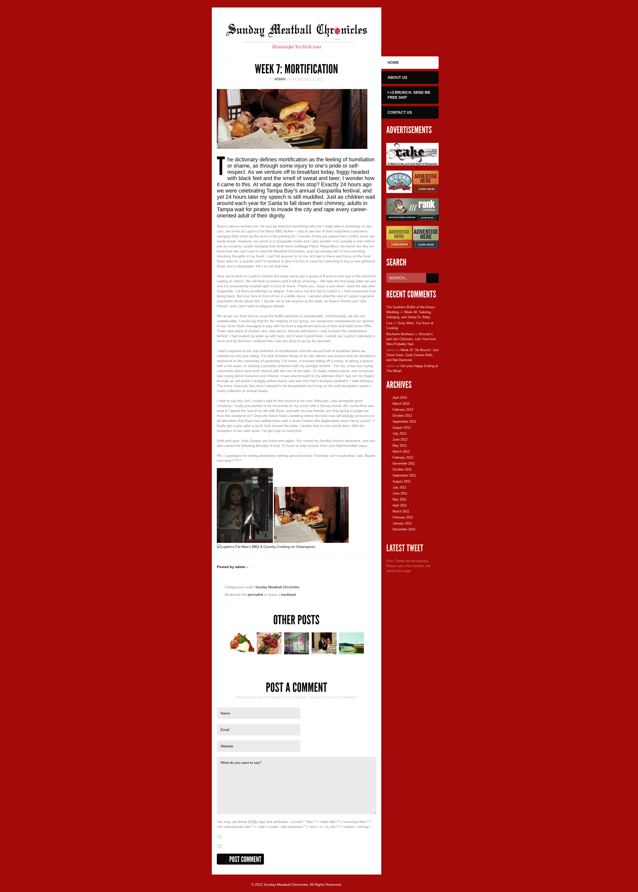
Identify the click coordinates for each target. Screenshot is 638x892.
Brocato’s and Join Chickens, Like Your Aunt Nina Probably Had (411, 339)
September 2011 (404, 475)
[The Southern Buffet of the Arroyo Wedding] (324, 653)
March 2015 (401, 403)
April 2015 (400, 397)
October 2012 (402, 415)
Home (393, 62)
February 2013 (403, 409)
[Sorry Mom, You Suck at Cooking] (351, 653)
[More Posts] (371, 655)
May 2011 (399, 499)
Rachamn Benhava (400, 334)
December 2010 (404, 529)
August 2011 (401, 481)
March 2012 (401, 451)
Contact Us (400, 112)
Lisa (389, 323)
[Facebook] (394, 27)
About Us (397, 77)
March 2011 (401, 511)
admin (280, 79)
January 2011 (402, 523)
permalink (255, 594)
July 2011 (399, 487)
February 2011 (403, 517)
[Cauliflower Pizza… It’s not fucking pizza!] (241, 653)
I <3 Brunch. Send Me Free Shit (409, 94)
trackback (288, 594)
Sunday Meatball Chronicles (277, 587)
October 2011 (402, 469)
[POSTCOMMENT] (240, 859)
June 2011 (400, 493)
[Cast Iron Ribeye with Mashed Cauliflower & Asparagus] (269, 653)
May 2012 (400, 445)
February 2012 (403, 457)
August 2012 (402, 427)
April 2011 (400, 505)
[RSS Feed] (423, 27)
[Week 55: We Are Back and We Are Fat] (296, 653)
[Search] (432, 278)
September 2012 (404, 421)
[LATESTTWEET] (404, 548)
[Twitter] (408, 27)
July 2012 (399, 433)
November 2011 (404, 463)
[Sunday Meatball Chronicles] (296, 43)
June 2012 (400, 439)
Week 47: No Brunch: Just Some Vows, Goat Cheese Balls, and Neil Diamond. (412, 355)
